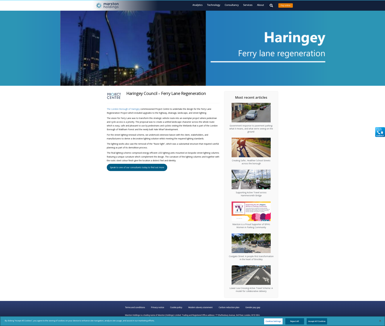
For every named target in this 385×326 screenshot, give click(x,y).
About (260, 5)
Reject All (294, 321)
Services (248, 5)
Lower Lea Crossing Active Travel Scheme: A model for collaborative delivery (251, 290)
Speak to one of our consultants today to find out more (137, 167)
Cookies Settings (273, 321)
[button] (271, 5)
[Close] (380, 320)
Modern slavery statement (200, 307)
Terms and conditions (135, 307)
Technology (213, 5)
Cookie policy (176, 307)
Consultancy (232, 5)
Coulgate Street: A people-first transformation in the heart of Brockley (251, 258)
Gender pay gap (252, 307)
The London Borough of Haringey (123, 109)
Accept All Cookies (316, 321)
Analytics (197, 5)
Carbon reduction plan (229, 307)
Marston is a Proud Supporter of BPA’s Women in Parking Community (251, 226)
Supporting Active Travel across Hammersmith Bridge (251, 194)
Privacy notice (157, 307)
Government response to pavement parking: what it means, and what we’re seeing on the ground (251, 128)
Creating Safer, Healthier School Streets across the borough (251, 162)
